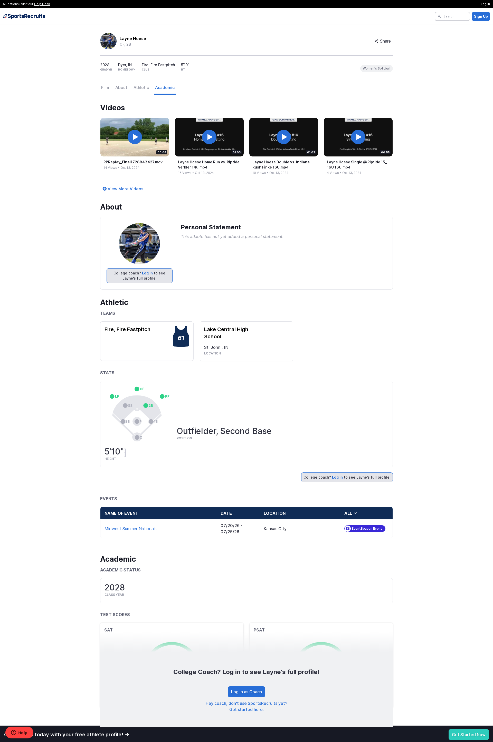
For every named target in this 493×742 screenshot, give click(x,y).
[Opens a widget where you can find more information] (19, 733)
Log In (485, 4)
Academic (165, 87)
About (121, 87)
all (348, 513)
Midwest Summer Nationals (131, 528)
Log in (147, 273)
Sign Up (481, 16)
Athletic (141, 87)
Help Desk (42, 4)
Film (105, 87)
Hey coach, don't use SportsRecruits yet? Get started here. (246, 706)
